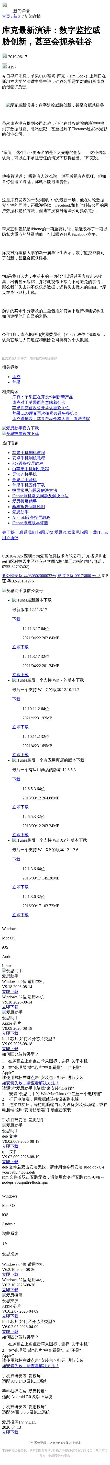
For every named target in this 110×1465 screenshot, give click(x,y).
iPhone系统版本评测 (30, 523)
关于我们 (10, 532)
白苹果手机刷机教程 (30, 469)
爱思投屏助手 (24, 501)
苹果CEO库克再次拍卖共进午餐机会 (45, 413)
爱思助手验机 (24, 479)
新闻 (17, 16)
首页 (6, 16)
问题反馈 (45, 532)
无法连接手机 (24, 474)
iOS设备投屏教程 (27, 463)
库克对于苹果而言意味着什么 (38, 402)
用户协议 (10, 538)
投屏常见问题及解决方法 (34, 490)
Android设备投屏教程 (31, 517)
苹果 (16, 382)
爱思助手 (20, 512)
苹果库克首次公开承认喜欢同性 (41, 408)
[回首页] (7, 11)
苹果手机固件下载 (28, 485)
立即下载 (20, 647)
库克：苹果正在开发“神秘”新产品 (42, 397)
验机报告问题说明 (28, 506)
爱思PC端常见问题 (71, 532)
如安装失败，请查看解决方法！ (30, 1083)
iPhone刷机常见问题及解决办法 (40, 496)
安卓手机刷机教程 (28, 458)
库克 (16, 376)
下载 (16, 619)
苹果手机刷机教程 (28, 452)
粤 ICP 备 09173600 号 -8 (79, 575)
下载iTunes (98, 532)
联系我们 (27, 532)
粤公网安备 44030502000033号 (29, 575)
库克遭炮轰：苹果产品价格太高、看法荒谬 (51, 418)
